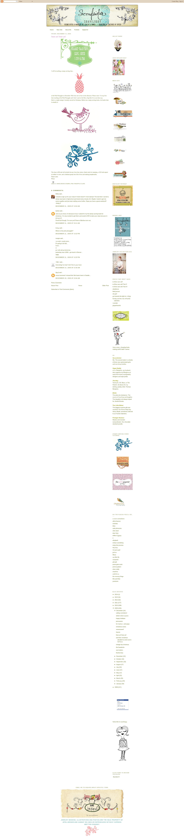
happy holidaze (120, 618)
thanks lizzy (119, 652)
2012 (116, 600)
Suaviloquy (119, 703)
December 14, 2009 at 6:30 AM (68, 267)
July (117, 667)
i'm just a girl (116, 550)
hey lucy (115, 547)
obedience (116, 289)
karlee (57, 211)
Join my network (121, 708)
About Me (68, 29)
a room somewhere (118, 518)
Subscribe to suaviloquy (120, 722)
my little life (116, 557)
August (118, 664)
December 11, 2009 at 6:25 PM (68, 257)
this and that (116, 579)
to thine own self (117, 282)
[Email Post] (52, 181)
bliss (114, 526)
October (119, 659)
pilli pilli (115, 562)
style (118, 706)
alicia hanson (117, 521)
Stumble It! (116, 777)
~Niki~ (57, 262)
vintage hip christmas (122, 644)
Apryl (57, 272)
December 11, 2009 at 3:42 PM (68, 233)
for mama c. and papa (122, 624)
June (118, 670)
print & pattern (117, 567)
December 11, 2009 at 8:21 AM (68, 223)
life (124, 706)
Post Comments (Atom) (67, 289)
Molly (57, 194)
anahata (115, 523)
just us (115, 552)
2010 (116, 605)
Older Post (105, 285)
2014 (116, 594)
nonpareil (115, 559)
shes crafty (116, 569)
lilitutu (114, 555)
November (119, 656)
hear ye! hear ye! (58, 37)
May (117, 672)
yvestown (115, 581)
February (119, 681)
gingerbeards (117, 305)
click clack (116, 530)
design (121, 706)
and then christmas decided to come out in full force (123, 640)
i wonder (115, 303)
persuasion (119, 621)
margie (58, 238)
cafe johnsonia (117, 528)
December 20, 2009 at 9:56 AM (68, 278)
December (119, 610)
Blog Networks (120, 700)
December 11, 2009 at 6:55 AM (68, 206)
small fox (115, 571)
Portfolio (76, 29)
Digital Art (85, 29)
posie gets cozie (117, 564)
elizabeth (115, 540)
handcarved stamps (63, 183)
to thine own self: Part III (120, 286)
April (117, 675)
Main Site (59, 29)
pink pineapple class (78, 183)
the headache (120, 647)
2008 (116, 687)
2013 (116, 597)
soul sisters (119, 650)
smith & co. (116, 574)
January (119, 683)
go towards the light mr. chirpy (122, 296)
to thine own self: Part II (120, 284)
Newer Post (54, 285)
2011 (116, 602)
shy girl (115, 294)
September (119, 661)
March (118, 678)
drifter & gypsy (117, 535)
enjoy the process (118, 545)
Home (52, 29)
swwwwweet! (120, 629)
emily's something (118, 543)
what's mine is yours (122, 615)
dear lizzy (115, 533)
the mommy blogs (118, 576)
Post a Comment (56, 282)
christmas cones (121, 626)
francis (118, 632)
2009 (116, 608)
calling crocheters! (121, 613)
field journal (116, 291)
